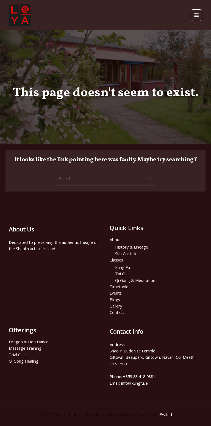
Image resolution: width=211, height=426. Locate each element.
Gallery (116, 306)
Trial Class (18, 354)
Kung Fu (122, 267)
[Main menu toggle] (196, 15)
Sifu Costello (126, 253)
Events (116, 293)
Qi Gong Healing (23, 361)
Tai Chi (121, 273)
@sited (165, 414)
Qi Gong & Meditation (135, 280)
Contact (117, 312)
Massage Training (25, 348)
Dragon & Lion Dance (28, 341)
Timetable (119, 286)
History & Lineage (131, 247)
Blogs (115, 299)
